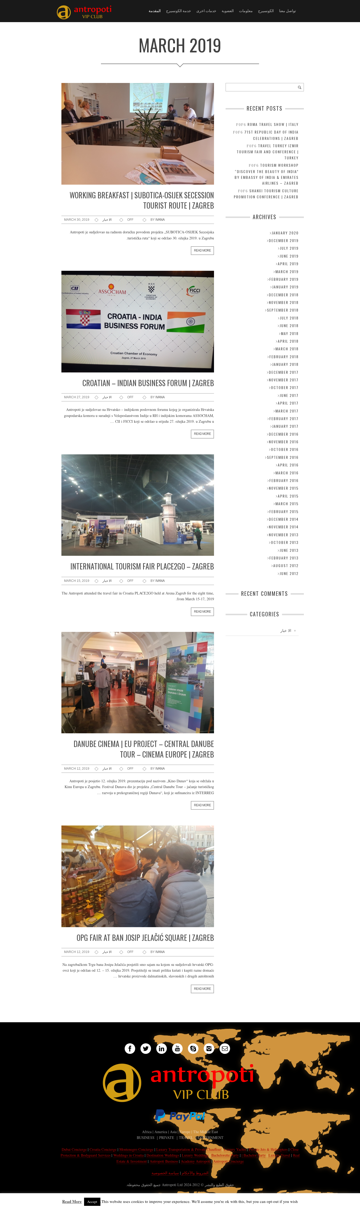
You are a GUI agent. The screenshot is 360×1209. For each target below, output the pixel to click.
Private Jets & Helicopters (268, 1149)
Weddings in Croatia (128, 1155)
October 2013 (285, 542)
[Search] (299, 87)
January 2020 (285, 232)
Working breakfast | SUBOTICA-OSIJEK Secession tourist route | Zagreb (142, 200)
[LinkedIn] (161, 1048)
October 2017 (285, 387)
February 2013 (284, 558)
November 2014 (284, 526)
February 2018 (284, 356)
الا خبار (107, 220)
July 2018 (289, 318)
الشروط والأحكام (194, 1172)
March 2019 (287, 271)
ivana (160, 220)
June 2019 (289, 256)
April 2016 (288, 465)
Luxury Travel (279, 1155)
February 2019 (284, 279)
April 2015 (288, 496)
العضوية (228, 10)
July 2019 (289, 248)
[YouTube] (177, 1048)
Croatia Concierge (103, 1149)
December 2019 (284, 240)
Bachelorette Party (225, 1155)
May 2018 (290, 333)
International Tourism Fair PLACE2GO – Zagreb (142, 566)
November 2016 (284, 441)
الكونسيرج (266, 10)
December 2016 (284, 434)
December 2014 (284, 519)
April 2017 (288, 403)
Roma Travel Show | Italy (273, 124)
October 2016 (285, 449)
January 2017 (285, 426)
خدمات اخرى (206, 10)
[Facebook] (130, 1048)
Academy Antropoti (196, 1161)
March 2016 (287, 472)
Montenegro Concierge (136, 1149)
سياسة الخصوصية (165, 1172)
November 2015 (284, 488)
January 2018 (285, 364)
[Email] (225, 1048)
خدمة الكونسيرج (178, 10)
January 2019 (285, 286)
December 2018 (284, 294)
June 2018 (289, 325)
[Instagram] (209, 1048)
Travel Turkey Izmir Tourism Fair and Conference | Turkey (268, 151)
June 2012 (289, 573)
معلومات (246, 10)
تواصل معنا (287, 10)
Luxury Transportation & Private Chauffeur (188, 1149)
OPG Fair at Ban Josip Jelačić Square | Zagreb (145, 937)
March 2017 (287, 411)
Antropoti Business (164, 1161)
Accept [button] (92, 1201)
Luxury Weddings (195, 1155)
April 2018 (288, 341)
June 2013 (289, 550)
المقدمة (155, 10)
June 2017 (289, 395)
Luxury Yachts (235, 1149)
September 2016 (283, 457)
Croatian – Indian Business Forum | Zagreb (148, 382)
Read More (72, 1201)
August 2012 (286, 565)
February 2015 (284, 511)
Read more (202, 250)
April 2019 (288, 263)
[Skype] (193, 1048)
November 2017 (284, 379)
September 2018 (283, 310)
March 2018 (287, 348)
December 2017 (284, 372)
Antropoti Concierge (228, 1161)
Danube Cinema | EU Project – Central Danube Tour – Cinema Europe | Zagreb (144, 748)
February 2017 (284, 418)
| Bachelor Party (254, 1155)
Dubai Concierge (74, 1149)
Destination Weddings (163, 1155)
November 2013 (284, 534)
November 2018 (284, 302)
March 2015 (287, 503)
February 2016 (284, 480)
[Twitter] (145, 1048)
